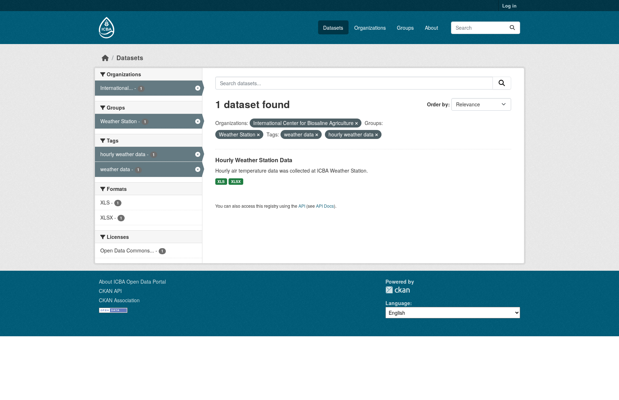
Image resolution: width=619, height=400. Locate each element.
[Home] (105, 57)
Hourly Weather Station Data (253, 160)
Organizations (370, 27)
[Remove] (356, 123)
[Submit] (512, 27)
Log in (509, 5)
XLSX (236, 181)
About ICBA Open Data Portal (132, 281)
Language (397, 303)
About (431, 27)
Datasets (333, 27)
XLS (221, 181)
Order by (437, 104)
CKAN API (110, 290)
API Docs (325, 206)
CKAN (397, 290)
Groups (405, 27)
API (301, 206)
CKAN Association (119, 300)
